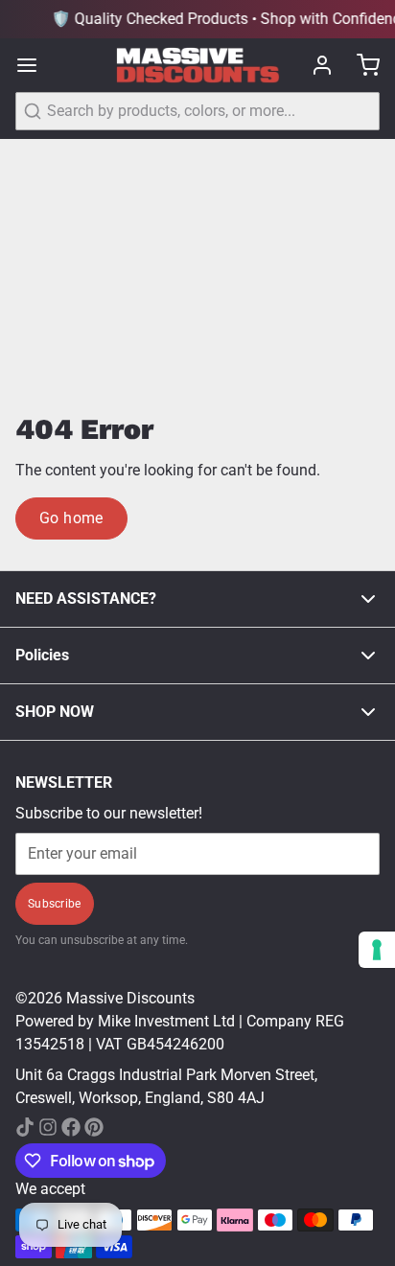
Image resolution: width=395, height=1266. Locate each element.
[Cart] (360, 65)
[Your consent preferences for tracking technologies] (377, 950)
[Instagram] (48, 1127)
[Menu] (34, 65)
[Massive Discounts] (198, 65)
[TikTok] (25, 1127)
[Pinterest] (94, 1127)
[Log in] (314, 65)
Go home (71, 518)
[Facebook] (71, 1127)
